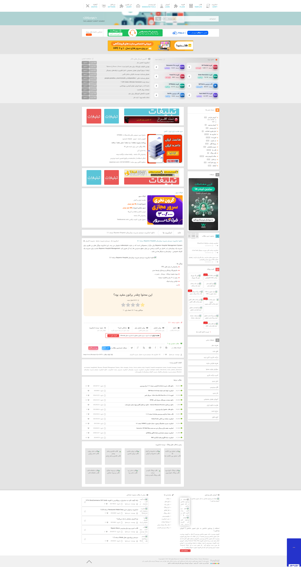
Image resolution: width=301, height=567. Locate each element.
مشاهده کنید (184, 550)
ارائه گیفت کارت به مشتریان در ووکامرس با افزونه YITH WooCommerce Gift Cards (112, 500)
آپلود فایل (215, 417)
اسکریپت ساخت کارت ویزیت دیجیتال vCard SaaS (205, 250)
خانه (179, 233)
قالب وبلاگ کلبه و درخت (152, 475)
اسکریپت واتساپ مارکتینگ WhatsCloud (207, 243)
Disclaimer (206, 559)
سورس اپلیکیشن (211, 147)
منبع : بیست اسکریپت (96, 328)
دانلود (174, 328)
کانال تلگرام (106, 348)
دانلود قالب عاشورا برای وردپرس (164, 409)
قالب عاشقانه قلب (93, 473)
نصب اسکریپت (166, 519)
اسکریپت (147, 369)
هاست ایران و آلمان (140, 200)
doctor (131, 367)
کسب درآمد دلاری (212, 375)
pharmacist (179, 369)
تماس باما (167, 504)
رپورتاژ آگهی (213, 143)
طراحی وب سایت (204, 563)
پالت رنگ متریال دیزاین (163, 524)
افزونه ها (214, 137)
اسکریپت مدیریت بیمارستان (136, 369)
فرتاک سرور (179, 193)
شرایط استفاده (165, 522)
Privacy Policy (194, 559)
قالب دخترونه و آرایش (152, 454)
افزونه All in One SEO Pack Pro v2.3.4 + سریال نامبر (159, 395)
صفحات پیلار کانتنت (143, 90)
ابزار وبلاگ (167, 507)
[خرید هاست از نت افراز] (151, 123)
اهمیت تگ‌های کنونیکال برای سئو (139, 94)
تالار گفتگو (167, 510)
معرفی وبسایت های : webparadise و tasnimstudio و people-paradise (127, 78)
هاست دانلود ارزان (212, 405)
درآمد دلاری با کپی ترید (211, 357)
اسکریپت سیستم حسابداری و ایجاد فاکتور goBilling (159, 433)
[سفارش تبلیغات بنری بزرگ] (151, 115)
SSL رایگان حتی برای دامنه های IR (135, 147)
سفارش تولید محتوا (212, 369)
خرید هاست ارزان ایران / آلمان (173, 131)
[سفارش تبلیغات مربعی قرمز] (94, 123)
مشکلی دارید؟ (122, 328)
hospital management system (158, 367)
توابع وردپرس (166, 516)
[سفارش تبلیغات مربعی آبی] (111, 123)
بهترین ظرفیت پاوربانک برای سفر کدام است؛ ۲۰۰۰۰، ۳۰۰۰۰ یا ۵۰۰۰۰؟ (128, 66)
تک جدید (215, 393)
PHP (213, 121)
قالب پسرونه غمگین (113, 473)
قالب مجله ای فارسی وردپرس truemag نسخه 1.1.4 (159, 414)
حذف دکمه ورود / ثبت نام (141, 97)
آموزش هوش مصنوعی (211, 399)
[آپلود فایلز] (190, 36)
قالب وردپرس (214, 387)
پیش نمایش (157, 328)
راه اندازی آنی (141, 150)
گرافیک (214, 165)
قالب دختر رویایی (93, 454)
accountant (87, 367)
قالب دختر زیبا (133, 473)
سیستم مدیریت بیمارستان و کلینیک (167, 372)
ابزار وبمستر (213, 128)
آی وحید (196, 563)
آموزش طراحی (212, 117)
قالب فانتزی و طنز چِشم (113, 456)
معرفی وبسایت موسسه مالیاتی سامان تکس (135, 74)
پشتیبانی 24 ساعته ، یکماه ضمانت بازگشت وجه (131, 154)
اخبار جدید (215, 381)
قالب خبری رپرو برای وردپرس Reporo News (124, 528)
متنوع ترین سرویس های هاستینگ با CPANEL (131, 135)
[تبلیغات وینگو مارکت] (203, 229)
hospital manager (172, 367)
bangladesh (94, 367)
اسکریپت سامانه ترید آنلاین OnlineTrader (162, 418)
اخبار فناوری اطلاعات (210, 131)
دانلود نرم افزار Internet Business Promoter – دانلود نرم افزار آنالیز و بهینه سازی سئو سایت (149, 404)
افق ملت (215, 351)
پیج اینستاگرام (93, 348)
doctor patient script (139, 367)
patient (173, 369)
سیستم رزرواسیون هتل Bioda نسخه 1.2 (125, 537)
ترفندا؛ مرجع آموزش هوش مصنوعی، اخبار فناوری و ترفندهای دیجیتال (127, 70)
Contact (182, 559)
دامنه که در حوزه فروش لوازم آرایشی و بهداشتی (134, 86)
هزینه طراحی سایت (212, 363)
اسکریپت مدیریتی (122, 369)
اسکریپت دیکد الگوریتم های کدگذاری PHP (162, 437)
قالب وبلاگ (213, 153)
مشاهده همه (158, 60)
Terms (200, 559)
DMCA (187, 559)
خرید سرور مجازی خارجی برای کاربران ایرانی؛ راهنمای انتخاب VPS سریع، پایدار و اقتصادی (203, 258)
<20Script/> (90, 18)
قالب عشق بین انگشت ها (172, 456)
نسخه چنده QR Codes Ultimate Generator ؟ (135, 82)
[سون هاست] (135, 36)
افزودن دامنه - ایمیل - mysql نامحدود (134, 139)
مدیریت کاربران (90, 241)
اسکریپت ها (167, 233)
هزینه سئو (215, 345)
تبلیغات (168, 498)
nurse (168, 369)
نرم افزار (213, 159)
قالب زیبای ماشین (133, 454)
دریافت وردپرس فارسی (163, 527)
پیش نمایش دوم (140, 328)
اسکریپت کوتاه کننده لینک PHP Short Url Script (160, 390)
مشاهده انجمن (86, 59)
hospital (147, 367)
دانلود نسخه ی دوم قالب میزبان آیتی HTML (161, 400)
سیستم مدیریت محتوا (103, 241)
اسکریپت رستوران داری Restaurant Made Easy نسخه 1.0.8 (119, 510)
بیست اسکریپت (112, 369)
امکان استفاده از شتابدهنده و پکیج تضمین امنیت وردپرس (128, 158)
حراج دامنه (215, 411)
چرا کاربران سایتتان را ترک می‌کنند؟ (127, 519)
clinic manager (124, 367)
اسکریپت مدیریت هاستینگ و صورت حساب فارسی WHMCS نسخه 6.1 (154, 423)
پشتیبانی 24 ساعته (140, 216)
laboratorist (163, 369)
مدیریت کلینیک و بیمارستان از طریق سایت (146, 372)
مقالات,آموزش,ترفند (210, 156)
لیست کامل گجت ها (202, 332)
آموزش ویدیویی (212, 125)
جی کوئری (213, 140)
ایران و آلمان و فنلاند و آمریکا (137, 212)
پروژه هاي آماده (212, 162)
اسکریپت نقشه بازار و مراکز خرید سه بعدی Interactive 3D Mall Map (155, 428)
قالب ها (214, 150)
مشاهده (89, 34)
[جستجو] (158, 19)
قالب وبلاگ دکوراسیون (172, 473)
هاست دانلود (171, 563)
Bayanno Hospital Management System (108, 367)
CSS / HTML (210, 119)
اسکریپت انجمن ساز (143, 63)
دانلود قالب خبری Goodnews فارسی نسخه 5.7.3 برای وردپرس (156, 386)
